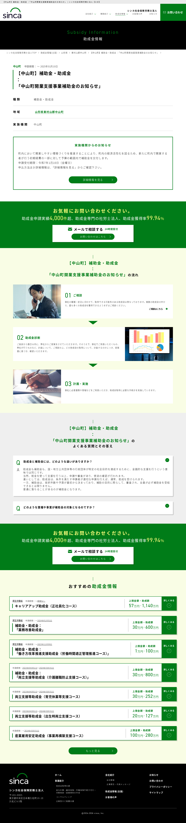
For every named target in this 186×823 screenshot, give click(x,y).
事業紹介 (59, 780)
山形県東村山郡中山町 (49, 112)
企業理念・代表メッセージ (119, 784)
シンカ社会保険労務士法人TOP (21, 52)
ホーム (58, 775)
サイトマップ (156, 792)
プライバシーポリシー (160, 786)
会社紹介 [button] (89, 14)
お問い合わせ (156, 780)
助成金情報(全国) (49, 52)
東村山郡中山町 (78, 52)
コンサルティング (64, 797)
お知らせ (153, 14)
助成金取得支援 (63, 786)
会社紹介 (110, 775)
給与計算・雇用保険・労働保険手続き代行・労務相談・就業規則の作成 (76, 791)
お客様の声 (137, 14)
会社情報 (111, 780)
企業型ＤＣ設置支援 (65, 801)
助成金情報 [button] (120, 14)
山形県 (64, 52)
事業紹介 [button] (104, 14)
